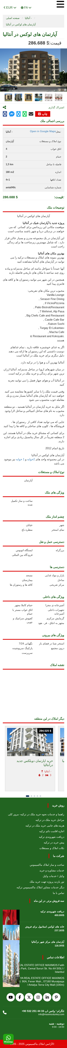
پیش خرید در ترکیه (54, 842)
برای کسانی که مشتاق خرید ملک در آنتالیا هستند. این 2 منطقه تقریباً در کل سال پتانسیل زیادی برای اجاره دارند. (33, 437)
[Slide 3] (34, 796)
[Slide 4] (37, 796)
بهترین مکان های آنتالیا (51, 253)
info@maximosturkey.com (51, 1014)
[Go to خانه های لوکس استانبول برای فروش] (11, 929)
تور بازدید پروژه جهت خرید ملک (47, 881)
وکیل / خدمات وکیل (53, 876)
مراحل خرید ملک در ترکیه (50, 819)
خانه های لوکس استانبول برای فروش (44, 926)
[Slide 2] (31, 796)
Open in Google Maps (43, 131)
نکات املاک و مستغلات (51, 848)
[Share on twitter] (18, 114)
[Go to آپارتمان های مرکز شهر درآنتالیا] (11, 944)
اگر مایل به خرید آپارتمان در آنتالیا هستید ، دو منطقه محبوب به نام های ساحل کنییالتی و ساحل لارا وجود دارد (34, 411)
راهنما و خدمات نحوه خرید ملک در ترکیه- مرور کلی (36, 814)
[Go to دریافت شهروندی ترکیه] (11, 914)
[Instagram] (38, 997)
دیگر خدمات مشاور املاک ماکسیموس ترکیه (40, 887)
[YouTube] (11, 997)
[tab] (8, 97)
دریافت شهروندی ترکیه (51, 836)
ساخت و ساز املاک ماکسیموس (47, 864)
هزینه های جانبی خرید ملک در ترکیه (44, 825)
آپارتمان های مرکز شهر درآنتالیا (47, 941)
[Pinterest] (56, 997)
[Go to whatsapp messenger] (25, 114)
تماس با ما (58, 892)
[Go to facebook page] (5, 114)
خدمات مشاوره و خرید (51, 870)
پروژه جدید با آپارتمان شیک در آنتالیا (43, 223)
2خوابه (31, 459)
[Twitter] (29, 997)
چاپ (44, 113)
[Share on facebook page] (12, 114)
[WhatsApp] (8, 1039)
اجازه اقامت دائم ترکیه (51, 831)
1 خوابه (20, 459)
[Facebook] (20, 997)
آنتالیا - (28, 18)
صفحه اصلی (13, 18)
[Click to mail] (31, 114)
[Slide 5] (40, 796)
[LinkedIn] (47, 997)
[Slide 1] (27, 796)
